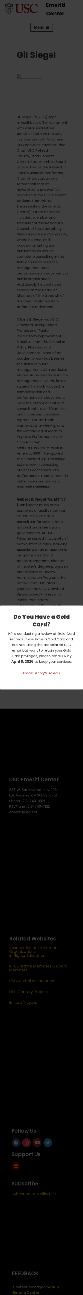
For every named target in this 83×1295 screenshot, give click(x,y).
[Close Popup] (80, 609)
